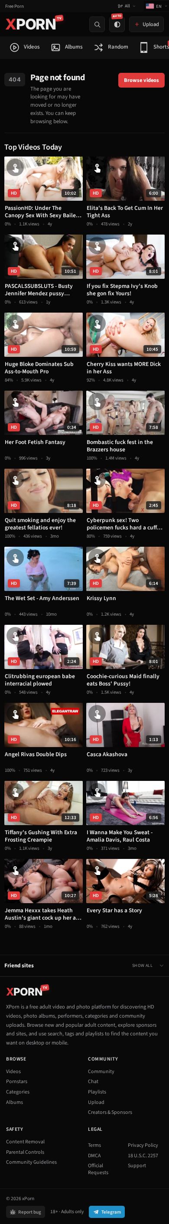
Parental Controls (25, 1152)
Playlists (97, 1092)
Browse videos (141, 80)
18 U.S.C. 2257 (143, 1155)
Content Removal (25, 1142)
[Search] (97, 24)
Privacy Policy (143, 1145)
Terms (94, 1145)
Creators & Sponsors (110, 1112)
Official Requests (98, 1169)
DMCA (94, 1155)
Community (101, 1071)
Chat (93, 1081)
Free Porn (14, 6)
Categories (17, 1092)
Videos (13, 1071)
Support (137, 1165)
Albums (14, 1102)
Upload (96, 1102)
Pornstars (16, 1081)
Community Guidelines (31, 1162)
